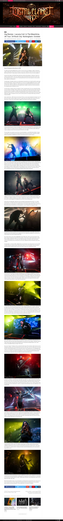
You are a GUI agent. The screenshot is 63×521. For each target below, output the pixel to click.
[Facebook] (56, 1)
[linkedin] (36, 41)
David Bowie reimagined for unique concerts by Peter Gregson (34, 508)
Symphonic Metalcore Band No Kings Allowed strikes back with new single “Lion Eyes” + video (12, 491)
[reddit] (30, 41)
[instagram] (59, 1)
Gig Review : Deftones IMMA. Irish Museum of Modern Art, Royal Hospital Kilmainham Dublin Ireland (10, 509)
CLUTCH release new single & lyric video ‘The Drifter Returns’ (22, 508)
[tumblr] (39, 41)
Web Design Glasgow (29, 520)
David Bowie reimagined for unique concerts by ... (20, 0)
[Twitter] (57, 1)
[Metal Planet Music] (31, 3)
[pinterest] (33, 41)
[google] (27, 41)
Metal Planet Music (19, 520)
